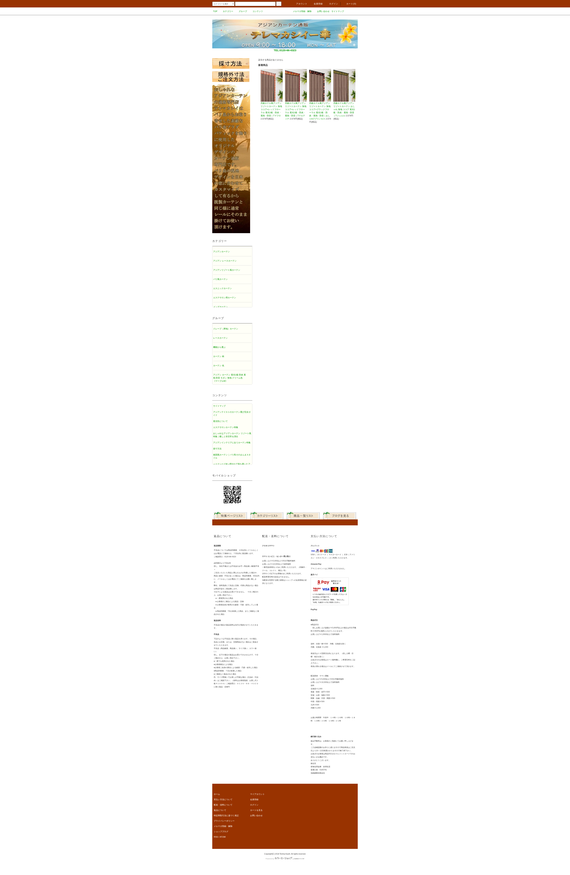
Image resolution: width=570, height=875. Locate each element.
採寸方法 (217, 448)
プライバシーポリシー (224, 821)
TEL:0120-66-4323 (285, 50)
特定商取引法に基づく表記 (226, 815)
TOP (215, 11)
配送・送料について (223, 805)
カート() (351, 4)
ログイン (333, 4)
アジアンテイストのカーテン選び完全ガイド (232, 413)
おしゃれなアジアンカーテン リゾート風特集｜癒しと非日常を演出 (232, 435)
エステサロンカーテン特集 (225, 427)
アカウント (301, 4)
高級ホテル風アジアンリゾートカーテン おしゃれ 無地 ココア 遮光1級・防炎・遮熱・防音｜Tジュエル (344, 109)
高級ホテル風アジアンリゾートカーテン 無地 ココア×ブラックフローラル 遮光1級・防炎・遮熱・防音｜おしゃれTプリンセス (320, 111)
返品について (220, 810)
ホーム (217, 794)
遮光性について (220, 421)
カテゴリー (228, 11)
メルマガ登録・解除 (302, 11)
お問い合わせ (323, 11)
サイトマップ (337, 11)
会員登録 (318, 4)
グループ (243, 11)
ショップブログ (221, 831)
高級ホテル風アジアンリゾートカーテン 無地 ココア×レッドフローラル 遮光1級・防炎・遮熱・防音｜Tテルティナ (295, 111)
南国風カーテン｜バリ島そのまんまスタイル (232, 456)
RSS (216, 837)
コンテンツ (257, 11)
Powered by (270, 859)
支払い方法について (223, 799)
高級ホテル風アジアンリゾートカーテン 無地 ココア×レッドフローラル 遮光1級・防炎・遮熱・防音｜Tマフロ (271, 109)
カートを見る (256, 810)
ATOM (223, 837)
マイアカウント (257, 794)
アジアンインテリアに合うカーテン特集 (232, 442)
